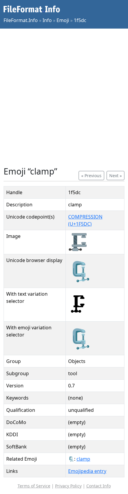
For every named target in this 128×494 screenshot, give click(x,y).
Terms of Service (34, 486)
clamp (83, 459)
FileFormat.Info (21, 20)
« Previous (91, 175)
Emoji (63, 20)
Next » (115, 175)
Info (47, 20)
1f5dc (80, 20)
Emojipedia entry (87, 471)
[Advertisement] (64, 97)
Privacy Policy (68, 486)
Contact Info (98, 486)
